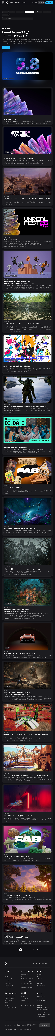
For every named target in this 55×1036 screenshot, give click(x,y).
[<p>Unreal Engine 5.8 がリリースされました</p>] (27, 54)
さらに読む (6, 47)
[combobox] (18, 19)
